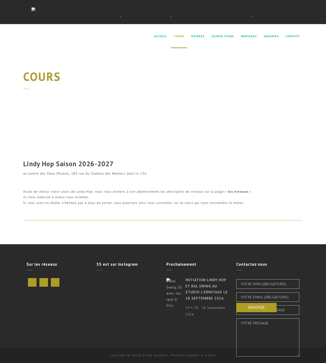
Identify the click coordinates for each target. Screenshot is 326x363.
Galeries (271, 36)
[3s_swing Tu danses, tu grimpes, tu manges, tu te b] (106, 286)
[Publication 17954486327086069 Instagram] (149, 286)
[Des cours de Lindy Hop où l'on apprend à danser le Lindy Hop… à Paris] (152, 12)
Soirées (198, 36)
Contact (292, 36)
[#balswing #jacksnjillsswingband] (128, 299)
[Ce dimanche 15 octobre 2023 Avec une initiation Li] (128, 286)
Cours (179, 36)
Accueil (160, 36)
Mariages (249, 36)
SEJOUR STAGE (222, 36)
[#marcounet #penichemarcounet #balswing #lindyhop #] (106, 299)
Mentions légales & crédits (193, 355)
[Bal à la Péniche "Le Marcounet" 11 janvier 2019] (149, 299)
